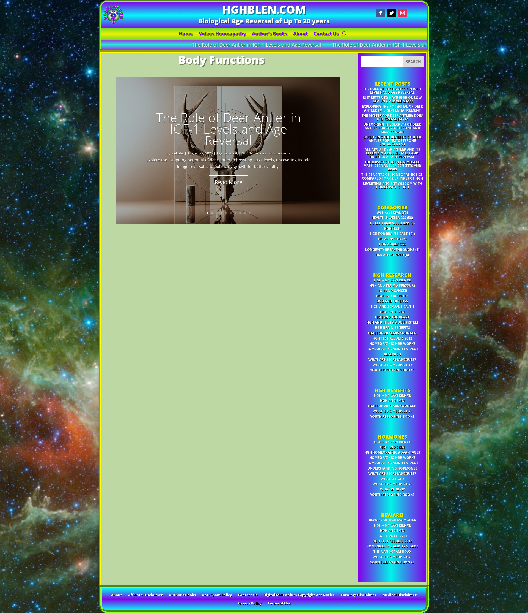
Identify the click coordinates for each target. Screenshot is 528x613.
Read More (228, 182)
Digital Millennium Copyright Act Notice (299, 595)
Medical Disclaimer (400, 595)
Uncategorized (390, 255)
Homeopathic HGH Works (392, 343)
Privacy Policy (249, 603)
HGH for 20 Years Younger (392, 333)
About (300, 34)
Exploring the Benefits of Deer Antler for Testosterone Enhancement (392, 141)
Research (392, 354)
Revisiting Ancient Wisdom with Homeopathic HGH (392, 185)
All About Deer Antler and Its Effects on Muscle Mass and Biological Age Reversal (392, 153)
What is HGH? (392, 478)
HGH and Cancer (392, 290)
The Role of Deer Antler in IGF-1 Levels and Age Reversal (166, 44)
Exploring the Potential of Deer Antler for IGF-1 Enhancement (392, 108)
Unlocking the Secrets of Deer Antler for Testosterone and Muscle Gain (392, 128)
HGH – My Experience (392, 280)
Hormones (257, 153)
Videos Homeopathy (222, 34)
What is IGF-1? (392, 489)
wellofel (177, 153)
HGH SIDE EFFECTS (392, 535)
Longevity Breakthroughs (389, 249)
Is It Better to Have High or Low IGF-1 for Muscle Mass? (392, 99)
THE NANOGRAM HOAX (392, 551)
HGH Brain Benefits (392, 327)
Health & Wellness (389, 217)
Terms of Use (279, 603)
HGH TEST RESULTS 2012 (392, 338)
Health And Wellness (390, 223)
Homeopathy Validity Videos (392, 348)
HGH (243, 153)
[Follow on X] (391, 13)
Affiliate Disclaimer (145, 595)
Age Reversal (226, 153)
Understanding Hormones (392, 468)
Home (186, 34)
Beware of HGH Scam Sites (392, 519)
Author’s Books (269, 34)
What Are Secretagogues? (392, 359)
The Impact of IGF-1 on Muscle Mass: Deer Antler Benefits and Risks (392, 166)
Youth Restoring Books (392, 370)
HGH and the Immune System (392, 322)
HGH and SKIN (392, 312)
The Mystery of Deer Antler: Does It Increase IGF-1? (392, 117)
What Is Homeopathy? (392, 364)
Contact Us (326, 34)
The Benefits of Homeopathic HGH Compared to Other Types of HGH (392, 176)
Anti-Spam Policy (217, 595)
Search (413, 61)
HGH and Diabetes (392, 296)
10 (250, 213)
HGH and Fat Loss (392, 301)
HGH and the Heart (392, 317)
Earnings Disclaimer (358, 595)
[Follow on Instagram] (402, 13)
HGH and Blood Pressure (392, 285)
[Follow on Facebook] (380, 13)
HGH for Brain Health (390, 233)
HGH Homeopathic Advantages (392, 452)
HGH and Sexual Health (392, 306)
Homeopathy (390, 239)
